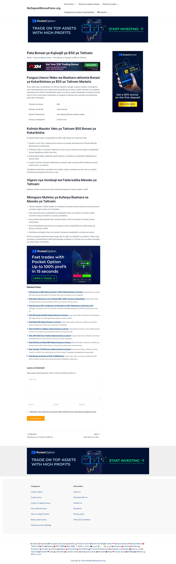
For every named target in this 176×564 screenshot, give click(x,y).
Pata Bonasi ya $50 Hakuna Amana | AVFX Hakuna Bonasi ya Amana (56, 292)
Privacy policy (78, 514)
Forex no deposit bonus (42, 58)
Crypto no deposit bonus (40, 503)
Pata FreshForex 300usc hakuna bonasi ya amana (48, 329)
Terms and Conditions (81, 520)
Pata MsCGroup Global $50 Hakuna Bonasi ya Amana (50, 342)
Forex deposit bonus (39, 508)
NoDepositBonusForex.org (43, 8)
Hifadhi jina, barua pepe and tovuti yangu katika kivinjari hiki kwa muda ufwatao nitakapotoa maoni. (63, 412)
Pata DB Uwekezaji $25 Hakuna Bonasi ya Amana (48, 315)
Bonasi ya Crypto (109, 4)
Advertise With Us (80, 497)
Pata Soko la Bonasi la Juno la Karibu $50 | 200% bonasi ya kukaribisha (57, 299)
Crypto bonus (36, 497)
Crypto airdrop (36, 492)
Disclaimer (77, 508)
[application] (75, 4)
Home (29, 58)
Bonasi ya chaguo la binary (89, 4)
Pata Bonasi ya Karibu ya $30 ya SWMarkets (46, 356)
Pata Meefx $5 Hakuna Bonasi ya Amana (45, 322)
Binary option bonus (38, 520)
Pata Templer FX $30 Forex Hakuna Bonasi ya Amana (50, 349)
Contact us (77, 503)
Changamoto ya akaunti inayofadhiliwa (79, 12)
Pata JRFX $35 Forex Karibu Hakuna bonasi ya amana (50, 336)
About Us (77, 492)
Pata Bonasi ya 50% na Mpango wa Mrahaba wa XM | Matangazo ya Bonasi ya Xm (61, 306)
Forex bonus (69, 4)
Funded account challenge (41, 525)
